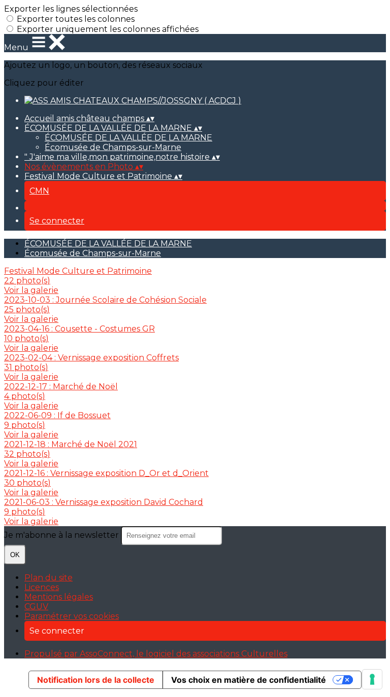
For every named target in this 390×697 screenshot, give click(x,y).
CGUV (36, 606)
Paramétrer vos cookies (71, 616)
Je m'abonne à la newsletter (62, 535)
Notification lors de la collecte (95, 680)
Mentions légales (58, 597)
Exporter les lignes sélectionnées (71, 9)
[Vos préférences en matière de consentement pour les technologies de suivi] (372, 679)
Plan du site (48, 577)
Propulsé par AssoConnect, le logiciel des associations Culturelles (155, 653)
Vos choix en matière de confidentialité (248, 680)
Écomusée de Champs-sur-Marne (113, 147)
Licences (41, 587)
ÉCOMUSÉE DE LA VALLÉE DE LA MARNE (128, 137)
